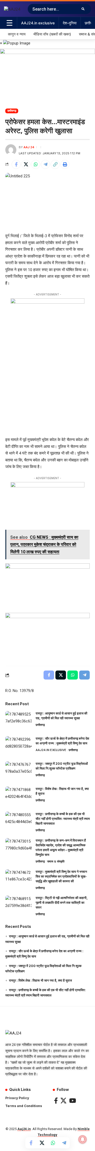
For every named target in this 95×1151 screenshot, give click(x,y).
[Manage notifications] (82, 1139)
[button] (55, 164)
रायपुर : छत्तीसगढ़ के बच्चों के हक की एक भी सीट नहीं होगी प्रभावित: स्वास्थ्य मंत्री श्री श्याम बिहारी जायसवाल (63, 818)
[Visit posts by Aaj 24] (10, 149)
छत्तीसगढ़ (11, 111)
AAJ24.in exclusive (51, 750)
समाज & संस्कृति (55, 861)
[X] (63, 1100)
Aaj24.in (24, 1129)
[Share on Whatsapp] (35, 164)
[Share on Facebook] (16, 164)
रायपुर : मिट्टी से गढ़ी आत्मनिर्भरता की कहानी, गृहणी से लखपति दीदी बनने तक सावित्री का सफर (62, 902)
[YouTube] (72, 1100)
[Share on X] (25, 164)
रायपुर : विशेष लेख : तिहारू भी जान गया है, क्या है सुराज (40, 980)
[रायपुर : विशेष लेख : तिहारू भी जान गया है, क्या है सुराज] (18, 796)
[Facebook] (56, 1100)
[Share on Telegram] (45, 164)
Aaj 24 (28, 147)
